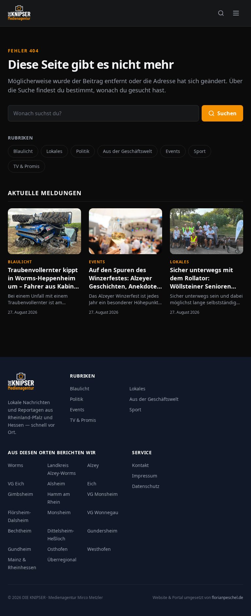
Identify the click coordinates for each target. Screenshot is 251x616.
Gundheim (19, 549)
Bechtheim (19, 531)
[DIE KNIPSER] (19, 13)
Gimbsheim (20, 494)
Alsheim (56, 483)
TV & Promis (26, 166)
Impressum (144, 476)
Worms (15, 465)
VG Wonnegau (102, 512)
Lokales (54, 151)
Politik (82, 151)
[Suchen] (220, 13)
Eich (91, 483)
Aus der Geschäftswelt (127, 151)
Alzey (93, 465)
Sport (200, 151)
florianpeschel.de (227, 597)
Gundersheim (102, 531)
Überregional (61, 559)
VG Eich (16, 483)
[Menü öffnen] (236, 13)
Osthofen (57, 549)
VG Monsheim (102, 494)
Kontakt (140, 465)
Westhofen (99, 549)
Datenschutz (145, 486)
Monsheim (59, 512)
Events (173, 151)
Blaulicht (23, 151)
